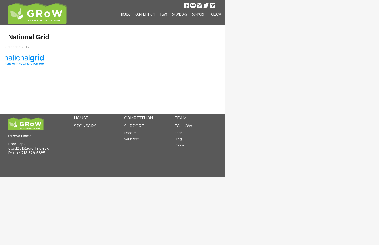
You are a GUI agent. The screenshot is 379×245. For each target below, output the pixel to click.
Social (179, 133)
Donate (130, 133)
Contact (181, 145)
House (125, 14)
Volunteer (131, 139)
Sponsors (179, 14)
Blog (178, 139)
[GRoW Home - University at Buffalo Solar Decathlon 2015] (37, 13)
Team (163, 14)
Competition (145, 14)
